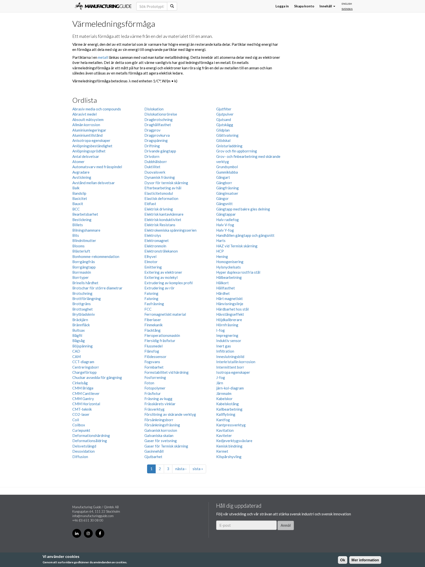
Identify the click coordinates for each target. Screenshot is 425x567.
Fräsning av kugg (158, 398)
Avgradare (81, 172)
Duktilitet (152, 166)
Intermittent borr (230, 367)
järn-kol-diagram (230, 388)
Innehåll (326, 6)
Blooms (78, 246)
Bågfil (77, 335)
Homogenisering (229, 261)
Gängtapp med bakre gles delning (243, 209)
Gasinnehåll (154, 451)
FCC (148, 309)
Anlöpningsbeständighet (92, 146)
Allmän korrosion (86, 124)
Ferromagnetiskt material (165, 314)
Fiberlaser (152, 319)
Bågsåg (78, 340)
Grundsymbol (227, 166)
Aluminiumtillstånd (87, 135)
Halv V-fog (225, 225)
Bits (75, 235)
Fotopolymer (155, 388)
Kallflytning (225, 414)
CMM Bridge (82, 388)
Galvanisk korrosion (160, 430)
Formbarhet (154, 367)
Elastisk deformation (161, 198)
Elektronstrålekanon (161, 251)
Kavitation (225, 430)
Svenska (347, 8)
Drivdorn (151, 156)
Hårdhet (223, 293)
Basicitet (79, 198)
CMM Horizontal (86, 404)
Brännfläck (81, 325)
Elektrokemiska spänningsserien (170, 230)
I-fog (220, 330)
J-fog (220, 377)
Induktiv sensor (228, 340)
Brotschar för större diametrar (97, 288)
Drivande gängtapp (160, 151)
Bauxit (77, 203)
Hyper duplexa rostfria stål (238, 272)
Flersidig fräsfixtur (159, 340)
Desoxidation (83, 451)
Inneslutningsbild (230, 356)
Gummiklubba (227, 172)
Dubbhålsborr (155, 161)
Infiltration (225, 351)
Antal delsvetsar (85, 156)
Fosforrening (155, 377)
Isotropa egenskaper (233, 372)
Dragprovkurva (157, 135)
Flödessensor (155, 356)
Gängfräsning (227, 188)
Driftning (152, 146)
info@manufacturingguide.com (93, 516)
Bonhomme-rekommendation (95, 256)
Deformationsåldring (89, 440)
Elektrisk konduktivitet (162, 219)
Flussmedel (153, 346)
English (347, 3)
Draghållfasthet (157, 124)
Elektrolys (152, 235)
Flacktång (152, 330)
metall (103, 57)
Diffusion (80, 456)
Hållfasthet (225, 288)
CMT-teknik (82, 409)
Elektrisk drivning (158, 209)
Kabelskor (224, 398)
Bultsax (78, 330)
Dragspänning (156, 140)
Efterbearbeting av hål (162, 188)
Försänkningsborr (158, 420)
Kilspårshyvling (229, 456)
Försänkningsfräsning (162, 425)
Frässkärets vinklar (160, 404)
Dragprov (152, 130)
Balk (75, 188)
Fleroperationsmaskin (162, 335)
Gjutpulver (225, 114)
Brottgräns (81, 303)
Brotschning (82, 293)
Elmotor (151, 261)
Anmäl (286, 525)
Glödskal (223, 140)
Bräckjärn (80, 319)
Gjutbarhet (153, 456)
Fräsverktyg (154, 409)
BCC (76, 209)
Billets (77, 225)
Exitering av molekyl (161, 277)
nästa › (180, 468)
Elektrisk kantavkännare (163, 214)
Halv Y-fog (225, 230)
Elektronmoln (155, 246)
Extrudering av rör (159, 288)
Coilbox (78, 425)
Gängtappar (226, 214)
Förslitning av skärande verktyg (170, 414)
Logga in (282, 6)
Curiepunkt (81, 430)
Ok (342, 560)
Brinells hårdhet (85, 283)
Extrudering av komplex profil (168, 283)
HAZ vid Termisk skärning (237, 246)
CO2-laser (81, 414)
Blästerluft (81, 251)
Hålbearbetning (229, 277)
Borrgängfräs (83, 261)
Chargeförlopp (84, 372)
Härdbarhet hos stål (232, 309)
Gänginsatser (227, 193)
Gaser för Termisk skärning (166, 446)
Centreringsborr (85, 367)
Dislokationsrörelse (160, 114)
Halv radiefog (227, 219)
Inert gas (223, 346)
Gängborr (224, 182)
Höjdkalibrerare (229, 319)
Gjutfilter (223, 109)
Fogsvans (152, 361)
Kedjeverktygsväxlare (234, 440)
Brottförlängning (86, 298)
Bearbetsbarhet (85, 214)
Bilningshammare (86, 230)
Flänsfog (151, 351)
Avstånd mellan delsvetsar (93, 182)
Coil (75, 420)
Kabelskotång (227, 404)
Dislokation (154, 109)
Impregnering (227, 335)
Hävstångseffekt (230, 314)
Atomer (78, 161)
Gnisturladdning (229, 146)
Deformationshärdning (91, 435)
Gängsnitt (224, 203)
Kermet (222, 451)
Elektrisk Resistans (159, 225)
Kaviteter (224, 435)
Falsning (151, 293)
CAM (76, 356)
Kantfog (223, 420)
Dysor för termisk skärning (166, 182)
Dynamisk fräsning (159, 177)
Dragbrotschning (158, 119)
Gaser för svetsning (160, 440)
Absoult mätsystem (88, 119)
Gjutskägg (224, 124)
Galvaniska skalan (158, 435)
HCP (220, 251)
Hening (222, 256)
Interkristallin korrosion (235, 361)
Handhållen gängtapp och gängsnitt (245, 235)
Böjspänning (82, 346)
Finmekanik (153, 325)
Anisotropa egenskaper (91, 140)
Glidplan (223, 130)
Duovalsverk (154, 172)
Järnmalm (223, 393)
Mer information (365, 560)
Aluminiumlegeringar (89, 130)
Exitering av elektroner (163, 272)
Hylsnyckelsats (228, 267)
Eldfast (150, 203)
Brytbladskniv (83, 314)
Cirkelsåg (80, 383)
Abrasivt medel (84, 114)
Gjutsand (223, 119)
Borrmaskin (81, 272)
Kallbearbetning (229, 409)
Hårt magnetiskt (229, 298)
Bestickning (81, 219)
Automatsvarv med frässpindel (97, 166)
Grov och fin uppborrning (236, 151)
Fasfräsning (154, 303)
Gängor (222, 198)
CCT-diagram (83, 361)
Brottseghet (82, 309)
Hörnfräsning (227, 325)
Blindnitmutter (84, 240)
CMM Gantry (83, 398)
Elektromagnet (156, 240)
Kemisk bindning (229, 446)
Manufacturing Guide (103, 6)
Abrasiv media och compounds (96, 109)
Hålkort (222, 283)
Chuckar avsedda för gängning (97, 377)
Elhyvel (150, 256)
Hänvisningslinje (229, 303)
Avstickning (81, 177)
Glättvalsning (227, 135)
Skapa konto (304, 6)
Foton (149, 383)
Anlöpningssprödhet (89, 151)
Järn (219, 383)
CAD (76, 351)
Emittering (153, 267)
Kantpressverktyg (231, 425)
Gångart (223, 177)
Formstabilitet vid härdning (166, 372)
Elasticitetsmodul (158, 193)
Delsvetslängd (84, 446)
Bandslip (79, 193)
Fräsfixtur (152, 393)
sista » (198, 468)
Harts (221, 240)
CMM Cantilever (86, 393)
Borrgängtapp (84, 267)
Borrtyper (80, 277)
